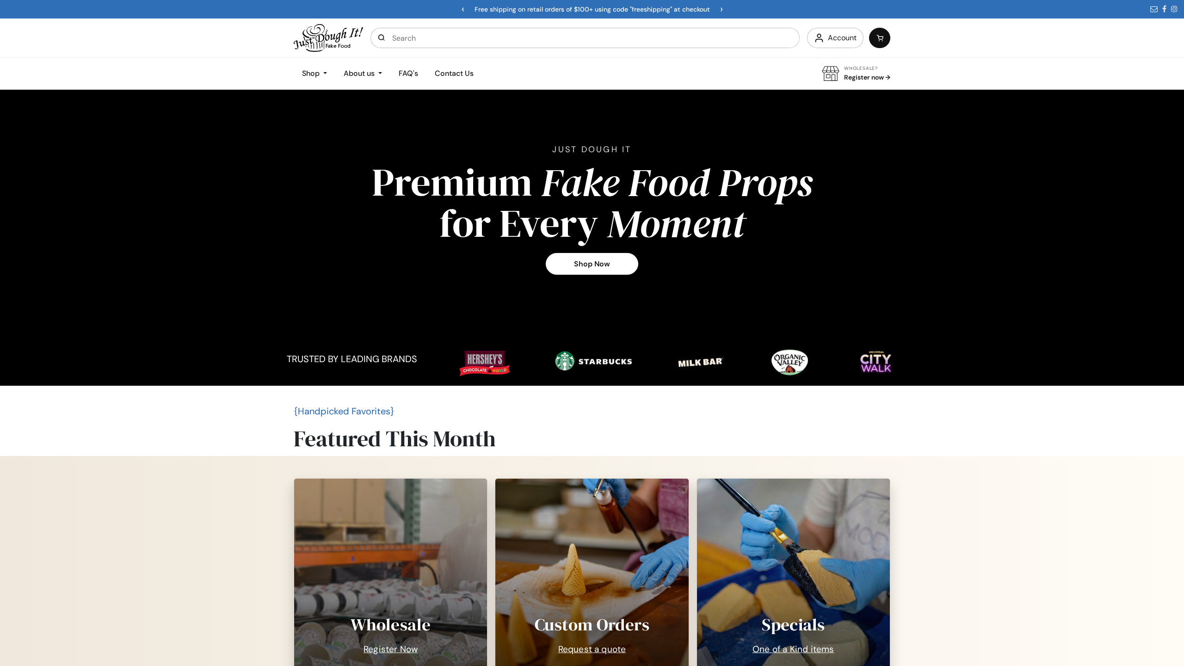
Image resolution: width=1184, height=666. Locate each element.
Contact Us (454, 73)
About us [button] (360, 73)
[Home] (328, 37)
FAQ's (408, 73)
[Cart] (879, 38)
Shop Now (592, 264)
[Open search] (381, 38)
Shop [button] (311, 73)
